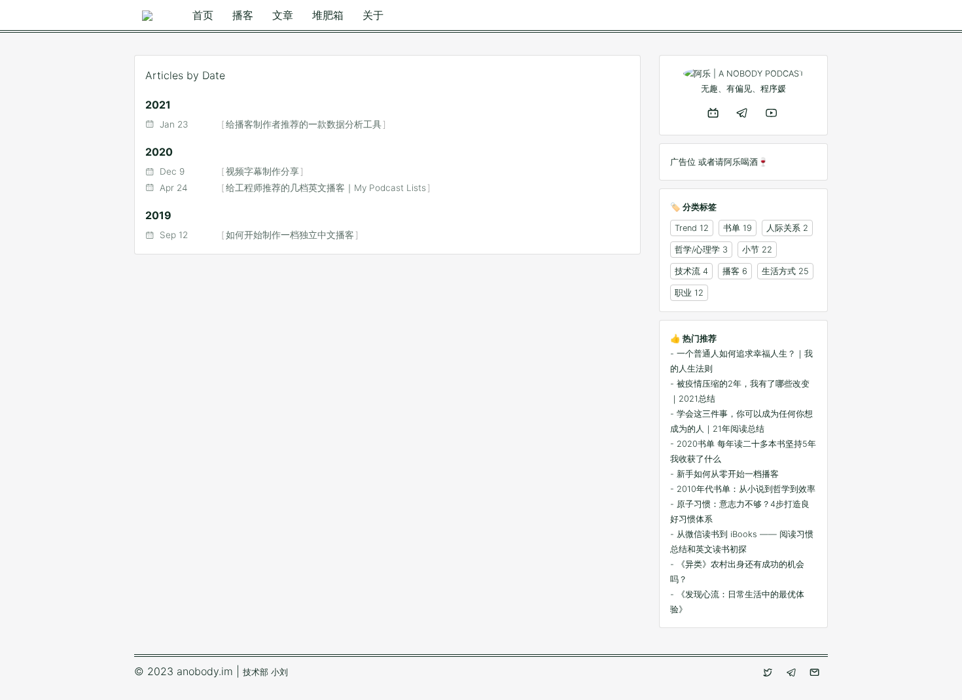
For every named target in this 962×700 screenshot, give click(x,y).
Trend (686, 228)
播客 (242, 15)
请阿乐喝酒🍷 (741, 162)
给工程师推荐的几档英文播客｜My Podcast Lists (326, 188)
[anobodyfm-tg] (792, 672)
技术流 (687, 271)
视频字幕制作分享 (262, 171)
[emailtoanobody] (816, 672)
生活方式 (779, 271)
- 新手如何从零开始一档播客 (724, 474)
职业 (683, 293)
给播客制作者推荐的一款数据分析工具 (304, 124)
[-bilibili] (714, 112)
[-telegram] (743, 112)
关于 (373, 15)
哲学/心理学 (697, 249)
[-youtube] (772, 112)
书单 (731, 228)
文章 (282, 15)
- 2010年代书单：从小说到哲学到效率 (742, 489)
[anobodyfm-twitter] (768, 672)
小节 (750, 249)
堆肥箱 (328, 15)
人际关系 (783, 228)
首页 (202, 15)
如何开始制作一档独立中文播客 (290, 235)
